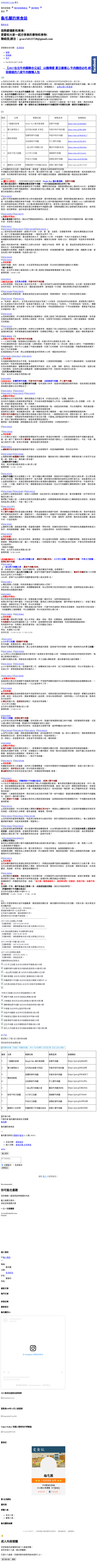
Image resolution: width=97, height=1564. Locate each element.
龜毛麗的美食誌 (14, 18)
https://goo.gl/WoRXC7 (78, 135)
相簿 (7, 52)
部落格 (8, 55)
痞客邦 (16, 1135)
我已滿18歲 (6, 1559)
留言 (21, 1135)
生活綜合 (20, 48)
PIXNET (30, 1531)
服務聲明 (71, 1531)
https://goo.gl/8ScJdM (77, 130)
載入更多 (5, 1153)
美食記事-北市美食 (23, 1145)
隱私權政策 (62, 1531)
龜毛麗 (4, 1122)
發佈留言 (5, 1168)
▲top (3, 1149)
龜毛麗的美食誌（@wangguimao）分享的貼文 (33, 1385)
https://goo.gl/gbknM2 (77, 124)
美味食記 (19, 1142)
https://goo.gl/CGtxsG (77, 153)
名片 (7, 58)
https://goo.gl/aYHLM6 (77, 159)
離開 (13, 1559)
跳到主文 (5, 25)
